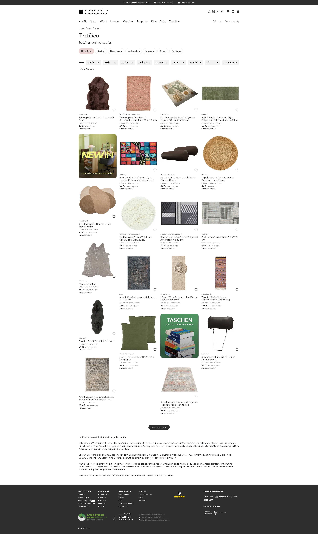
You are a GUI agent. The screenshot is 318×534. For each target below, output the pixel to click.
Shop (90, 28)
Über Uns (81, 495)
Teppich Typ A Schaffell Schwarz (97, 341)
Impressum (123, 506)
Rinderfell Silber (87, 284)
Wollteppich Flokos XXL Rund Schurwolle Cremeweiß (135, 238)
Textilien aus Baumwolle (122, 476)
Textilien (98, 28)
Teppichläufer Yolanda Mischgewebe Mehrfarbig (215, 298)
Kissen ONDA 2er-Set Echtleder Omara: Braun (177, 178)
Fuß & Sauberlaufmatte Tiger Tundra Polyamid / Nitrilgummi (136, 178)
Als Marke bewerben (86, 503)
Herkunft (143, 62)
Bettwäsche (116, 51)
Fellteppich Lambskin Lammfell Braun (96, 118)
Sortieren (230, 62)
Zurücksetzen (87, 69)
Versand (142, 500)
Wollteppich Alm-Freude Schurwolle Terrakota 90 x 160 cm (138, 118)
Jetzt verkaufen (84, 506)
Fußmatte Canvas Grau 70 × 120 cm (219, 238)
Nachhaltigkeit (84, 498)
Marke (125, 62)
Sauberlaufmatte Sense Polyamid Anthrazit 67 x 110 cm (179, 238)
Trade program (86, 500)
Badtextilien (134, 51)
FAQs (141, 498)
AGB (120, 500)
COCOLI (82, 28)
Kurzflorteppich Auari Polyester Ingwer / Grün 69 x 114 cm (177, 118)
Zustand (160, 62)
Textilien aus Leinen (163, 476)
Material (193, 62)
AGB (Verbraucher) (126, 503)
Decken (101, 51)
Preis (107, 62)
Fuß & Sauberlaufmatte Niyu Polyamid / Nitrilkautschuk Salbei (219, 118)
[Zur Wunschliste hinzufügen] (114, 110)
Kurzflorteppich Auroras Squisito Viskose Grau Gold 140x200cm (96, 398)
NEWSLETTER (103, 495)
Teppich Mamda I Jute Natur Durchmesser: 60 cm (217, 178)
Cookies (122, 498)
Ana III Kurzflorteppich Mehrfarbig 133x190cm (138, 298)
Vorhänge (176, 51)
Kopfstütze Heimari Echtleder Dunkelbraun (217, 358)
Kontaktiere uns (145, 495)
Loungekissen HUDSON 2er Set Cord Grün (136, 358)
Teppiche (149, 51)
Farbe (175, 62)
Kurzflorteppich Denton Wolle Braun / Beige (95, 225)
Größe (91, 62)
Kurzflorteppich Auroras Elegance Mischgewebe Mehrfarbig (179, 403)
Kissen (162, 51)
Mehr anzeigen (159, 427)
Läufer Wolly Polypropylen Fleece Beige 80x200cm (179, 298)
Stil (207, 62)
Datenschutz (124, 495)
